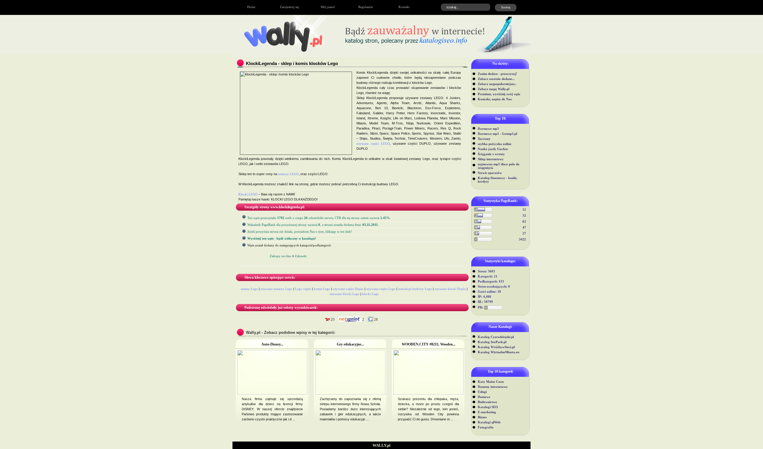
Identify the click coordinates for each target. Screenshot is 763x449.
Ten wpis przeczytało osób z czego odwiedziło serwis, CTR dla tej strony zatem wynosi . (319, 218)
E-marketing (487, 412)
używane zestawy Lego (276, 289)
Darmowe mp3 (488, 128)
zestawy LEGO (288, 174)
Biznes (482, 417)
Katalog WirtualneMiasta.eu (498, 352)
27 (524, 233)
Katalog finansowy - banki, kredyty (497, 179)
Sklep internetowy (491, 159)
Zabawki (301, 256)
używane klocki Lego (344, 294)
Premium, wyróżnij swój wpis (499, 94)
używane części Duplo (348, 289)
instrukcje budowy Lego (415, 289)
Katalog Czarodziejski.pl (496, 337)
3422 (522, 239)
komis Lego (322, 289)
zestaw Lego (249, 289)
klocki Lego (370, 294)
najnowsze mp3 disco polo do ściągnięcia (498, 165)
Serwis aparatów (490, 173)
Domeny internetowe (493, 386)
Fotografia (486, 427)
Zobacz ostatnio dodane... (496, 79)
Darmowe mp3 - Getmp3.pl (497, 133)
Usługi (482, 392)
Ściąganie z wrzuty (491, 154)
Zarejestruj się (289, 7)
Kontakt (404, 7)
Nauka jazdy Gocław (493, 149)
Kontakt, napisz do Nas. (495, 99)
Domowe (484, 397)
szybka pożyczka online (494, 144)
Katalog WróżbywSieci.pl (496, 347)
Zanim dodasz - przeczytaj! (497, 73)
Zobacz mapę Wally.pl (493, 89)
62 (524, 221)
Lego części (303, 289)
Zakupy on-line (280, 256)
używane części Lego (381, 289)
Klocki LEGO (248, 194)
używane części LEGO (373, 143)
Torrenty (484, 139)
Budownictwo (487, 402)
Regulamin (365, 7)
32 (524, 215)
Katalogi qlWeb (489, 422)
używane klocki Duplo (450, 289)
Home (251, 7)
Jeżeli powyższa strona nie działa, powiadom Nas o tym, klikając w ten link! (299, 231)
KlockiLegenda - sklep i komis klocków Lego (292, 63)
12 (524, 209)
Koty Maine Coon (491, 381)
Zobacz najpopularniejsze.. (497, 84)
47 (524, 227)
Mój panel (328, 7)
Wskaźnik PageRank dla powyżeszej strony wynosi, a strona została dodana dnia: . (313, 224)
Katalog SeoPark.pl (492, 342)
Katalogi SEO (488, 407)
